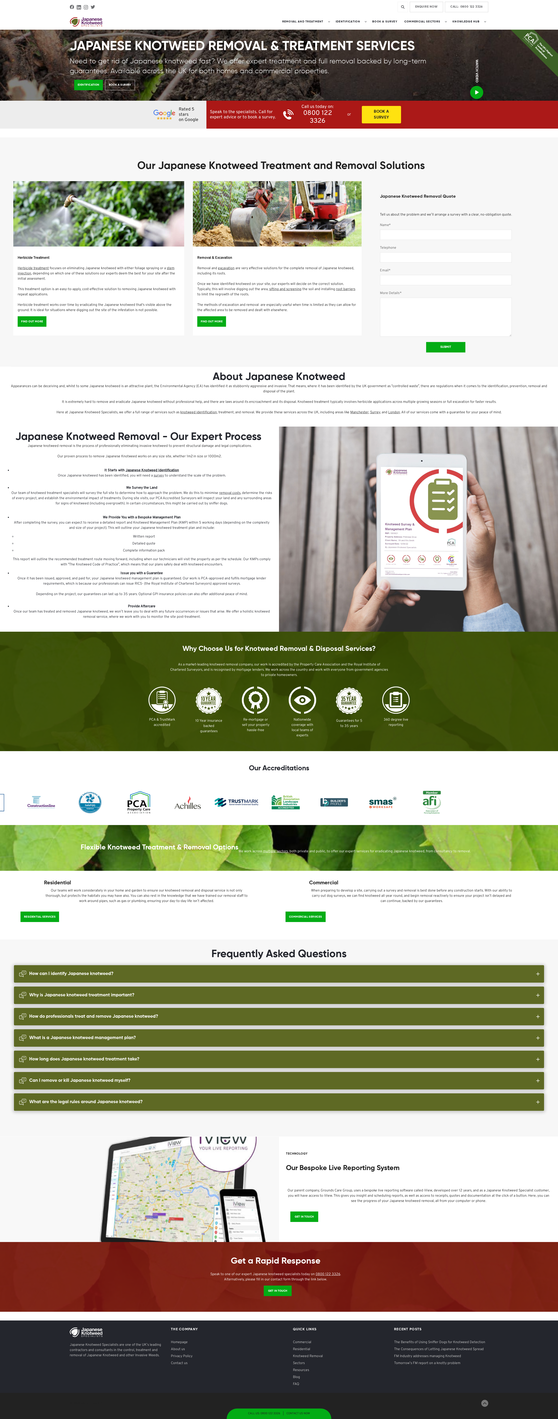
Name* (385, 225)
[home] (86, 22)
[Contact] (32, 321)
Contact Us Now (298, 1413)
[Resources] (88, 85)
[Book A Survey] (120, 85)
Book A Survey (381, 114)
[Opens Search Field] (403, 7)
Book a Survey (384, 21)
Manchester (359, 412)
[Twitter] (93, 7)
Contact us (179, 1363)
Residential (301, 1349)
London (394, 412)
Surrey (375, 412)
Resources (301, 1370)
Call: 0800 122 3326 (466, 6)
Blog (296, 1377)
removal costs (229, 493)
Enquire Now (426, 6)
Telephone (388, 248)
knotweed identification (198, 412)
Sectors (299, 1363)
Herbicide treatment (33, 268)
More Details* (391, 293)
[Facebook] (72, 7)
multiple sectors (275, 851)
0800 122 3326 (328, 1274)
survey (159, 475)
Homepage (179, 1342)
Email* (385, 270)
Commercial (302, 1342)
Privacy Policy (181, 1356)
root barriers (345, 289)
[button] (305, 21)
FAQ (296, 1384)
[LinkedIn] (79, 7)
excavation (226, 268)
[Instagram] (86, 7)
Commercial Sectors (422, 21)
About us (178, 1349)
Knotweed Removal (308, 1356)
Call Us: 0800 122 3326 (264, 1413)
